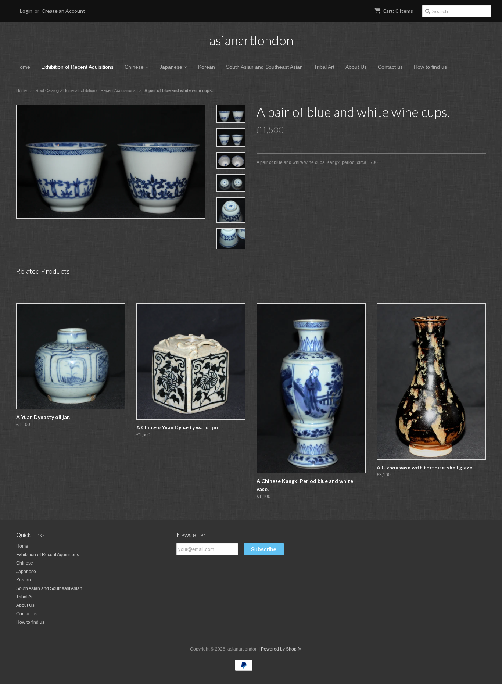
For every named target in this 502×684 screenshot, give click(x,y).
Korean (206, 67)
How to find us (430, 67)
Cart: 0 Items (398, 11)
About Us (356, 67)
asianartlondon (251, 40)
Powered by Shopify (281, 649)
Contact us (390, 67)
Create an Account (63, 11)
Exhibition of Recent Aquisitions (77, 67)
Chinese (135, 67)
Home (23, 67)
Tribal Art (324, 67)
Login (26, 11)
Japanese (171, 67)
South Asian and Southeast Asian (264, 67)
